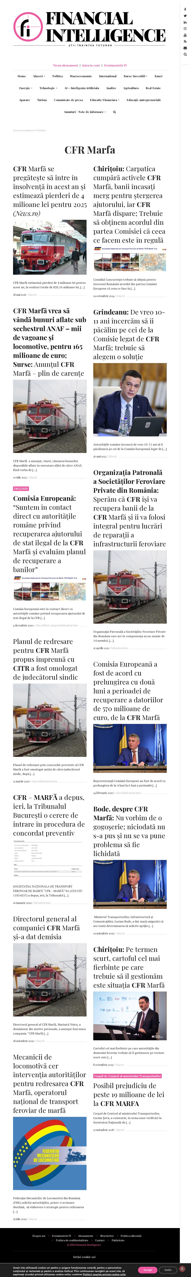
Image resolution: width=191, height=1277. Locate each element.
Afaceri (39, 76)
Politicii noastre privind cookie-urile (104, 1274)
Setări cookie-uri (84, 1257)
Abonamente (85, 1236)
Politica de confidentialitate (72, 1240)
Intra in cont (91, 65)
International (108, 76)
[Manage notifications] (182, 1269)
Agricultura (131, 88)
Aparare (24, 100)
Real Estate (153, 88)
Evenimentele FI (115, 65)
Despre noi (38, 1236)
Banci (158, 76)
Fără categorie (52, 625)
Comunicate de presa (68, 100)
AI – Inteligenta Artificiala (82, 88)
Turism (42, 100)
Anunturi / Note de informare (85, 112)
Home (22, 76)
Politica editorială (131, 1236)
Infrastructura (119, 648)
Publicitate (118, 1240)
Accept (148, 1270)
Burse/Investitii (136, 76)
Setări (168, 1270)
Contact (100, 1240)
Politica (57, 76)
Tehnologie (48, 88)
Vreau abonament (65, 65)
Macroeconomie (81, 76)
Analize (111, 88)
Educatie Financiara (105, 100)
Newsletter (107, 1236)
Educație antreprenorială (144, 100)
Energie (26, 88)
